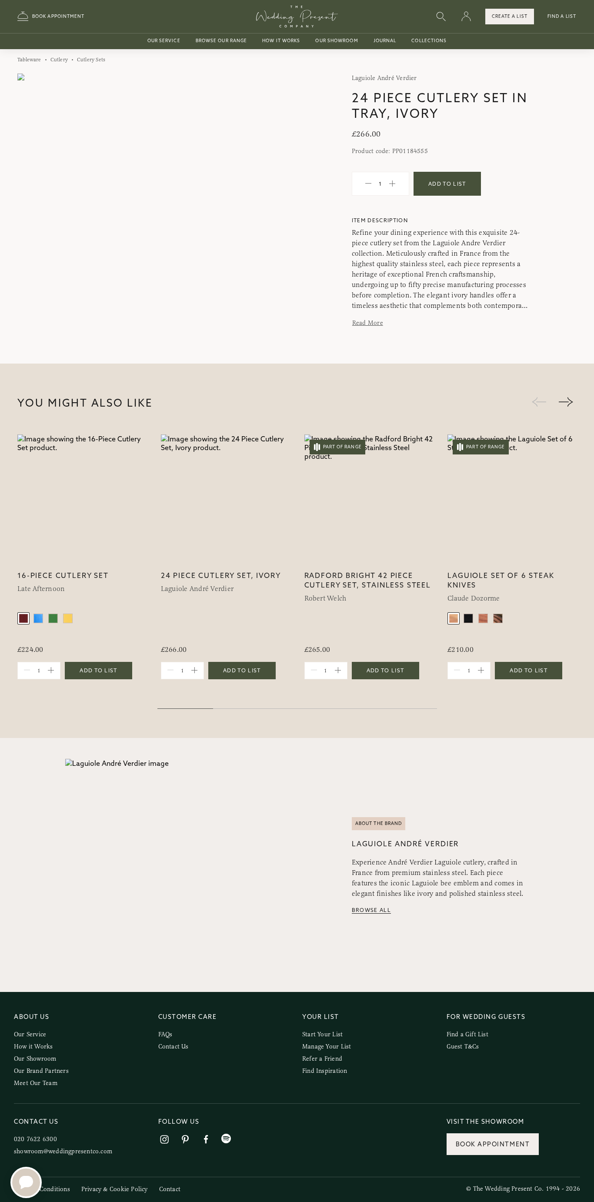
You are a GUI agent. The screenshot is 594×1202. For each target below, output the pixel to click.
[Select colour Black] (468, 618)
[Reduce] (368, 184)
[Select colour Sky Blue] (38, 618)
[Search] (441, 16)
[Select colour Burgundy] (23, 618)
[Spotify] (226, 1138)
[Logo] (297, 16)
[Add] (392, 184)
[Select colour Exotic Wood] (483, 618)
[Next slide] (275, 214)
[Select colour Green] (53, 618)
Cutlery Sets (91, 60)
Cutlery (59, 60)
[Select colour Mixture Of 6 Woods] (498, 618)
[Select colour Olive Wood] (453, 618)
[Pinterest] (185, 1139)
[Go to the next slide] (565, 402)
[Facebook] (206, 1139)
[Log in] (466, 16)
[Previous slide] (33, 214)
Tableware (29, 60)
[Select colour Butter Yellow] (68, 618)
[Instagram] (164, 1139)
